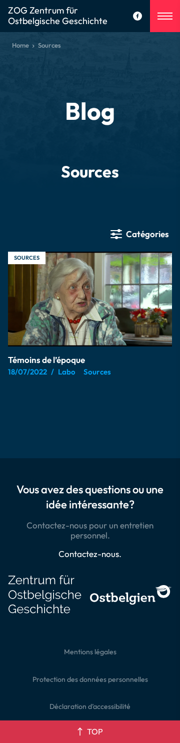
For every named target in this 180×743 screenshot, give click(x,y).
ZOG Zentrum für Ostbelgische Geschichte (58, 16)
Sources (27, 257)
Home (20, 45)
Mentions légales (90, 651)
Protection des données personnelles (90, 679)
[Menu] (165, 16)
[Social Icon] (137, 16)
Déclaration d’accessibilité (90, 706)
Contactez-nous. (90, 553)
